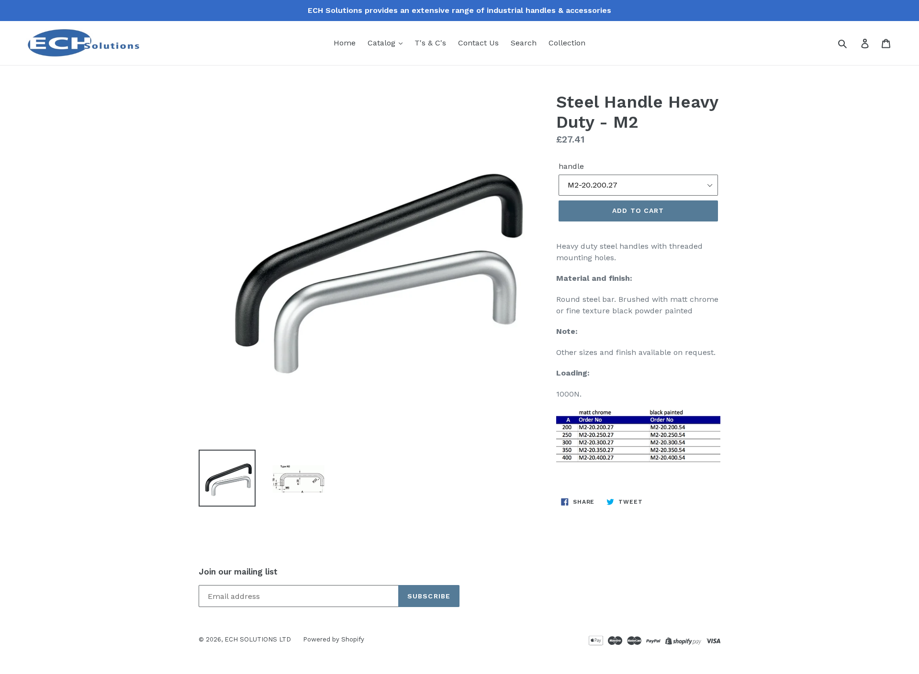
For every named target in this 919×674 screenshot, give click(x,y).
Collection (567, 42)
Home (345, 42)
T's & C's (430, 42)
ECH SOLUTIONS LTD (257, 639)
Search (524, 42)
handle (571, 166)
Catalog (383, 42)
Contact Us (478, 42)
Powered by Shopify (333, 639)
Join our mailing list (238, 571)
